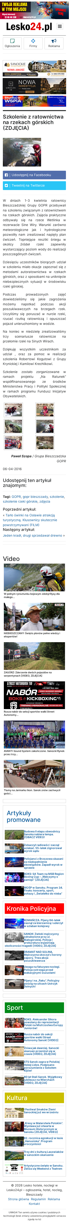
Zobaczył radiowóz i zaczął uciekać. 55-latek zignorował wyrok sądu (43, 847)
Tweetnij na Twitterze (28, 185)
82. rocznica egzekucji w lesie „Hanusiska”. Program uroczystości (43, 1141)
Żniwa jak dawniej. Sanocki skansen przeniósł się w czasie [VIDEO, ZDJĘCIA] (41, 1050)
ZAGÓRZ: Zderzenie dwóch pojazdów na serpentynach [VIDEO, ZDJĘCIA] (28, 674)
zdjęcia (44, 501)
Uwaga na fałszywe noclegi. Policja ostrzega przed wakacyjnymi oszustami (42, 969)
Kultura (17, 1098)
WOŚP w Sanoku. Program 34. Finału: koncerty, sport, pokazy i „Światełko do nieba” (43, 890)
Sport (15, 1007)
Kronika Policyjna (31, 908)
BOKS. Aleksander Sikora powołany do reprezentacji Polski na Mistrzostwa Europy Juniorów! (43, 1024)
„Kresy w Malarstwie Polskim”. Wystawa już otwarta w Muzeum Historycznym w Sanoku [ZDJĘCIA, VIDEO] (43, 1127)
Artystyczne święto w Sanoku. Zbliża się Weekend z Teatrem (43, 1167)
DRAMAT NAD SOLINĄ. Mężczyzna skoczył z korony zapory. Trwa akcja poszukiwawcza (43, 956)
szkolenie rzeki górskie (20, 501)
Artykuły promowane (24, 816)
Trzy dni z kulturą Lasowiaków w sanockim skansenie (43, 1153)
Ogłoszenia (12, 46)
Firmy (33, 46)
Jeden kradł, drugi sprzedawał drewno (32, 535)
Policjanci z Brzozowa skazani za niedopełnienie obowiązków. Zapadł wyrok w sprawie (43, 863)
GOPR (16, 497)
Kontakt (34, 1204)
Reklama (54, 46)
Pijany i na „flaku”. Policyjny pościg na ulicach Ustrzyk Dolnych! (41, 983)
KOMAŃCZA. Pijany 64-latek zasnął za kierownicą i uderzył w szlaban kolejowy (43, 923)
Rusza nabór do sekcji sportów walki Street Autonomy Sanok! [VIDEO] (41, 1037)
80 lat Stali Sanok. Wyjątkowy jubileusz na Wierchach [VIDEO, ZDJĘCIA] (43, 1079)
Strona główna (18, 1199)
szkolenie (57, 497)
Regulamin (38, 1199)
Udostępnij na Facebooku (31, 175)
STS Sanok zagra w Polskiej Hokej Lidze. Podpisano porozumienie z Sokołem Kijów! (42, 1066)
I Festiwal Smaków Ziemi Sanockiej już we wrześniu (41, 1111)
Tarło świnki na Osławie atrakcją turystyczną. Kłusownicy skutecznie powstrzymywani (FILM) (30, 520)
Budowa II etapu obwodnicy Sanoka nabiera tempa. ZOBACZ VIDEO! (42, 834)
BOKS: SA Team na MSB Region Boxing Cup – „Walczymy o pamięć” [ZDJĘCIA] (44, 876)
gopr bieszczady (35, 497)
